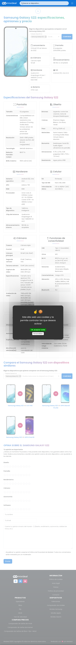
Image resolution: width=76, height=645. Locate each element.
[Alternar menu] (72, 3)
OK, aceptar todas (38, 330)
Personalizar (38, 333)
